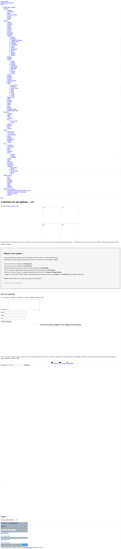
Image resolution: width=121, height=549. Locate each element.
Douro (9, 13)
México (9, 124)
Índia (8, 149)
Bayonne (13, 62)
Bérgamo (13, 86)
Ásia (5, 143)
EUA (8, 119)
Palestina (9, 185)
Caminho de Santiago (16, 40)
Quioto (12, 154)
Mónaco (9, 100)
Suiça (8, 106)
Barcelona (13, 38)
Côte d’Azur (14, 65)
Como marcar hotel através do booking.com (18, 190)
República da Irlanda (12, 110)
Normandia (14, 68)
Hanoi (12, 169)
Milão (12, 89)
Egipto (9, 136)
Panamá (9, 125)
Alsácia (13, 61)
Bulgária (9, 28)
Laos (8, 160)
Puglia (12, 91)
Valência (13, 55)
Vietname (9, 166)
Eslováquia (10, 32)
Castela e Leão (14, 41)
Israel (8, 178)
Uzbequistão (10, 164)
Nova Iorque (14, 121)
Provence (13, 73)
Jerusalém (9, 181)
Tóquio (12, 155)
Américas (6, 112)
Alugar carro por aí (12, 193)
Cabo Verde (10, 133)
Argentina (10, 113)
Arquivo (3, 519)
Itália (8, 83)
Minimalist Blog (28, 547)
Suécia (9, 104)
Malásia (9, 158)
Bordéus (13, 64)
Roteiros (9, 195)
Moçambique (10, 139)
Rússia (9, 103)
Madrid (12, 52)
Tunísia (9, 142)
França (9, 59)
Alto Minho (10, 11)
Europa (6, 20)
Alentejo (9, 10)
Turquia (9, 187)
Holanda (9, 76)
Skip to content (4, 1)
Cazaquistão (10, 146)
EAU (8, 177)
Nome (3, 312)
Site (2, 318)
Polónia (9, 107)
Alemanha (10, 23)
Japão (8, 152)
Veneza (12, 94)
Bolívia (9, 115)
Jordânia (9, 180)
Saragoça (13, 53)
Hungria (9, 77)
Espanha (9, 35)
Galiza (12, 50)
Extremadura (14, 49)
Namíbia (9, 140)
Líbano (9, 182)
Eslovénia (9, 34)
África (5, 130)
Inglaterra (9, 79)
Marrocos (9, 137)
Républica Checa (11, 109)
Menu (2, 4)
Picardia (13, 71)
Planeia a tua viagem (9, 189)
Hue (12, 173)
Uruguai (9, 128)
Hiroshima (13, 157)
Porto (8, 19)
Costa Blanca (14, 44)
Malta (8, 98)
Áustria (9, 25)
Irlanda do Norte (11, 80)
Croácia (9, 29)
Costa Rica (10, 118)
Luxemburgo (10, 97)
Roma (12, 92)
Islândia (9, 82)
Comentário (4, 309)
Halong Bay (14, 167)
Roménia (9, 101)
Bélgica (9, 26)
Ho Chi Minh (14, 170)
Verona (12, 95)
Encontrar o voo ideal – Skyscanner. (16, 192)
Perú (8, 127)
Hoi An (13, 172)
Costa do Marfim (11, 134)
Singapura (10, 161)
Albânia (9, 22)
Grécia (9, 74)
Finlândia (9, 58)
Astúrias (13, 37)
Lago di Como (14, 88)
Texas (12, 122)
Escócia (9, 31)
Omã (8, 184)
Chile (8, 116)
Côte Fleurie (14, 67)
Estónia (9, 56)
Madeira (9, 17)
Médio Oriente (8, 175)
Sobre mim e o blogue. (10, 7)
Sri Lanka (9, 163)
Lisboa (9, 16)
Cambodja (10, 145)
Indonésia (9, 151)
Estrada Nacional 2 (12, 14)
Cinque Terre (14, 85)
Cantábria (13, 43)
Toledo (12, 47)
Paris (12, 70)
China (8, 148)
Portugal (6, 8)
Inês (18, 206)
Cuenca (13, 46)
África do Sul (10, 131)
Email (3, 315)
